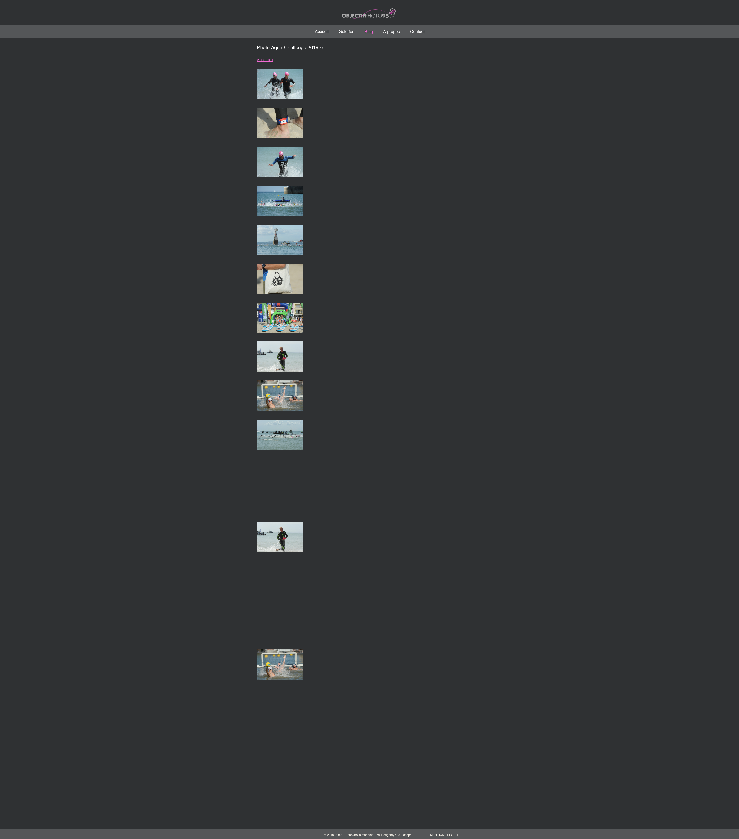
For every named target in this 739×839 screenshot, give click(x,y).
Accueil (322, 31)
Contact (417, 31)
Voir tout (265, 60)
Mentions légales (445, 834)
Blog (368, 31)
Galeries (346, 31)
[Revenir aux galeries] (321, 47)
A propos (391, 31)
